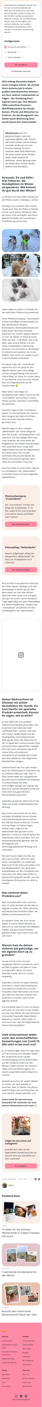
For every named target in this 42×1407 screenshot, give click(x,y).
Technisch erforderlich (17, 47)
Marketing (12, 52)
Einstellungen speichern (21, 71)
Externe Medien (14, 57)
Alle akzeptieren (21, 65)
